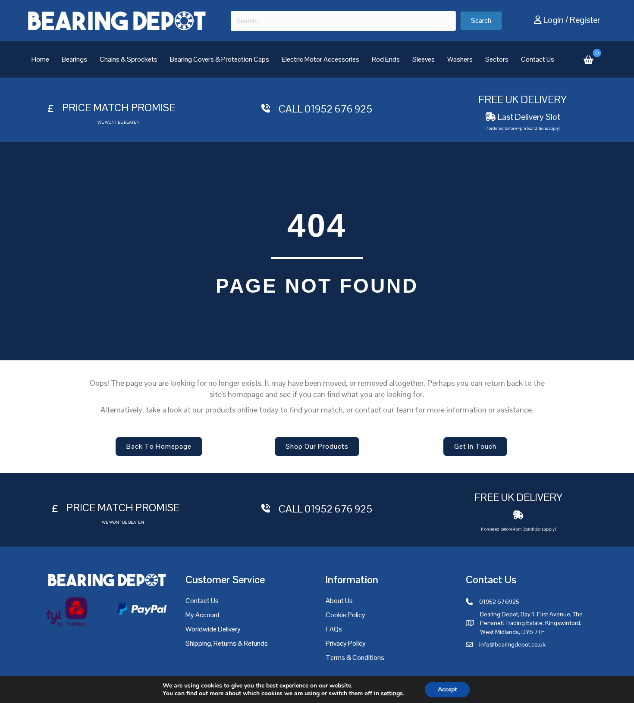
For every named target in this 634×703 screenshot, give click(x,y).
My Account (202, 614)
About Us (339, 600)
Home (40, 59)
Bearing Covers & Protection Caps (219, 59)
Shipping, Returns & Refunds (226, 643)
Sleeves (423, 59)
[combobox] (343, 21)
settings (392, 693)
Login (553, 19)
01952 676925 (499, 602)
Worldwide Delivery (213, 629)
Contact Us (537, 59)
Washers (460, 59)
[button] (481, 20)
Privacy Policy (346, 643)
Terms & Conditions (355, 657)
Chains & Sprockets (128, 59)
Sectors (496, 59)
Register (585, 19)
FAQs (334, 629)
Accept (447, 689)
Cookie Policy (345, 614)
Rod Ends (386, 59)
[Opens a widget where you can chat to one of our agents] (601, 688)
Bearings (74, 59)
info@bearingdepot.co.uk (512, 644)
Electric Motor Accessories (320, 59)
